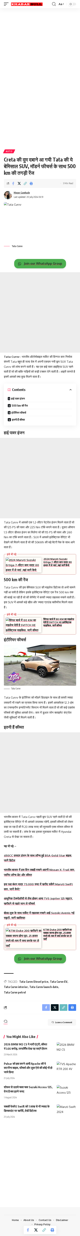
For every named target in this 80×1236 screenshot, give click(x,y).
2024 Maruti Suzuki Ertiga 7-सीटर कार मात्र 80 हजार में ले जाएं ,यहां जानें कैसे (57, 562)
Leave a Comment (63, 1022)
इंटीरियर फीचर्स (18, 412)
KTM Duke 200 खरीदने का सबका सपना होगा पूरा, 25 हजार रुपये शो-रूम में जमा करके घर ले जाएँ (57, 934)
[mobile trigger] (7, 4)
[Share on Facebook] (13, 183)
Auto (9, 151)
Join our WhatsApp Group (42, 263)
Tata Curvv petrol (15, 992)
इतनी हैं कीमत (18, 419)
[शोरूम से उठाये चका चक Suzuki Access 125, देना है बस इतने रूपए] (66, 1091)
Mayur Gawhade (22, 192)
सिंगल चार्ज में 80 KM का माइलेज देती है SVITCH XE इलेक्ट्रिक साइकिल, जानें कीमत (58, 622)
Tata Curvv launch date (43, 987)
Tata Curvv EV (58, 981)
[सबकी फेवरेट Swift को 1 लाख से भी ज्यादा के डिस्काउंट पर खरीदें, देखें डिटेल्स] (66, 1110)
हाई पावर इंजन (18, 398)
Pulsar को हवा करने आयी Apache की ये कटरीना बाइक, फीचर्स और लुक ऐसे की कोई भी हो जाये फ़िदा (28, 1068)
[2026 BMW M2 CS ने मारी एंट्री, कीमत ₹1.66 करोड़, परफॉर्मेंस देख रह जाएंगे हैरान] (66, 1048)
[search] (54, 4)
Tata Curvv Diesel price (33, 981)
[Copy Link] (25, 183)
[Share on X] (19, 183)
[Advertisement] (40, 51)
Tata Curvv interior (16, 987)
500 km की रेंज (20, 405)
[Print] (31, 183)
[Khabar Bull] (26, 4)
